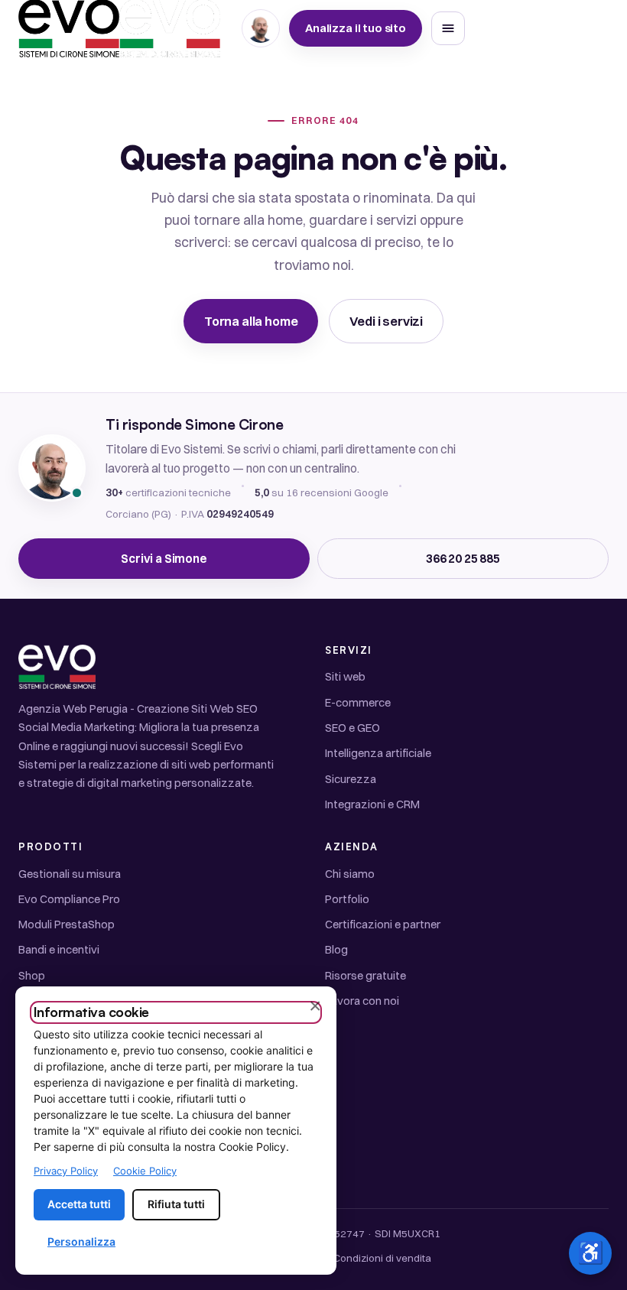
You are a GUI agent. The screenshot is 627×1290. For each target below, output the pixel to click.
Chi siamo (350, 873)
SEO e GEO (352, 727)
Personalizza (81, 1241)
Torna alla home (251, 321)
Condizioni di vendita (382, 1258)
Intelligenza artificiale (378, 753)
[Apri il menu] (448, 28)
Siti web (345, 676)
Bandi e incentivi (58, 949)
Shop (31, 975)
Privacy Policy (66, 1171)
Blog (336, 949)
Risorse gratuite (365, 975)
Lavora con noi (362, 1000)
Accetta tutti (79, 1203)
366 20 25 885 (463, 558)
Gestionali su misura (69, 873)
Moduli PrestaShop (66, 924)
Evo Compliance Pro (69, 899)
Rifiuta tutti (176, 1203)
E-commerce (358, 702)
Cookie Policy (145, 1171)
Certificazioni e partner (382, 924)
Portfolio (347, 899)
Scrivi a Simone (164, 558)
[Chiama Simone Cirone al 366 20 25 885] (261, 28)
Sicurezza (350, 779)
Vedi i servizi (386, 321)
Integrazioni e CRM (372, 804)
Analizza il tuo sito (355, 28)
